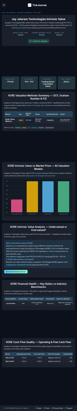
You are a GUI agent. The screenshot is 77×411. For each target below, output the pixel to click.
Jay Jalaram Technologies (24, 12)
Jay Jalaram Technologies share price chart (42, 176)
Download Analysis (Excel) (17, 271)
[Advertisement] (38, 61)
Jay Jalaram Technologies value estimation (38, 105)
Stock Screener (11, 12)
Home (3, 12)
